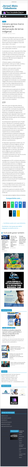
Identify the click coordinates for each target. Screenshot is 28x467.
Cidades (4, 327)
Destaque (9, 327)
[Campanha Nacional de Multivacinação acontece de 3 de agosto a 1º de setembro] (5, 346)
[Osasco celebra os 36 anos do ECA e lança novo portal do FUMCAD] (5, 361)
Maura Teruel (11, 336)
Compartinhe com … (14, 198)
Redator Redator (12, 33)
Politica (4, 21)
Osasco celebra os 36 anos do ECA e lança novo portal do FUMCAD (17, 363)
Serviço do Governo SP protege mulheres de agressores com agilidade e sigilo (13, 241)
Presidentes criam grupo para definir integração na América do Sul (12, 227)
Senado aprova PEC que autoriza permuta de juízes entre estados (22, 239)
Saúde (13, 327)
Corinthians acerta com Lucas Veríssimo (13, 223)
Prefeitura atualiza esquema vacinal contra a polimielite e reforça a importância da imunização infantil (11, 332)
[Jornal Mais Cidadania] (2, 16)
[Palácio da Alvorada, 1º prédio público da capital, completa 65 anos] (5, 235)
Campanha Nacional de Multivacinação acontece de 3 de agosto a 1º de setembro (17, 348)
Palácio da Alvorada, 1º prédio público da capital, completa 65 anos (5, 245)
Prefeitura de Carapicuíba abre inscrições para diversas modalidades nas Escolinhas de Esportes (16, 355)
